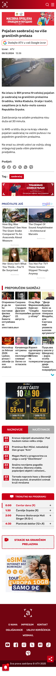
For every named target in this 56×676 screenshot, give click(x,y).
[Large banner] (28, 18)
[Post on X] (20, 167)
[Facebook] (15, 645)
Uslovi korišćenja (38, 630)
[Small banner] (28, 401)
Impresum (27, 624)
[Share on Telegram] (14, 167)
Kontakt (42, 624)
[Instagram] (24, 645)
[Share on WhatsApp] (25, 167)
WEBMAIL (28, 635)
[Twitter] (32, 645)
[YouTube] (7, 645)
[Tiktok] (48, 645)
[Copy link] (3, 167)
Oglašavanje (14, 630)
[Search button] (47, 4)
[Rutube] (40, 645)
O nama (12, 624)
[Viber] (28, 653)
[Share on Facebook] (9, 167)
